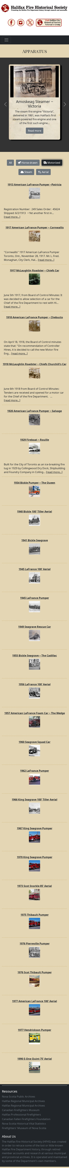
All (10, 162)
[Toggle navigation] (6, 40)
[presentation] (5, 105)
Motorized (53, 162)
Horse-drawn (29, 162)
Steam (28, 172)
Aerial (45, 172)
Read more (34, 130)
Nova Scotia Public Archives (18, 1096)
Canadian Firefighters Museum (20, 1110)
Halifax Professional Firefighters (21, 1114)
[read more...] (12, 217)
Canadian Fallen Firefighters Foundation (26, 1119)
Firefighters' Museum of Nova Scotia (24, 1128)
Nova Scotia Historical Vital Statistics (24, 1123)
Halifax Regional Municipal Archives (23, 1101)
